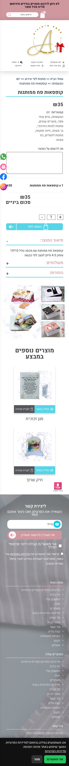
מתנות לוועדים (54, 135)
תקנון (57, 640)
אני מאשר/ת (55, 759)
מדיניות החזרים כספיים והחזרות (40, 590)
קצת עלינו (54, 631)
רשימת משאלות (50, 636)
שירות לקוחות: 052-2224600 (44, 733)
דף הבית (55, 594)
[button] (3, 166)
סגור (37, 759)
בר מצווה (57, 130)
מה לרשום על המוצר (50, 148)
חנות (57, 604)
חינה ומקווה (43, 130)
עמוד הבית (56, 79)
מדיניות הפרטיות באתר (46, 613)
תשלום (56, 645)
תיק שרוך (34, 480)
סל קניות (54, 617)
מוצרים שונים (47, 121)
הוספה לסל (35, 226)
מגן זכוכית (34, 418)
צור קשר (55, 627)
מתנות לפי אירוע (35, 79)
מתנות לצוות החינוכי (50, 126)
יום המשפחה (54, 114)
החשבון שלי (53, 599)
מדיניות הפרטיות (20, 554)
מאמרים (55, 608)
